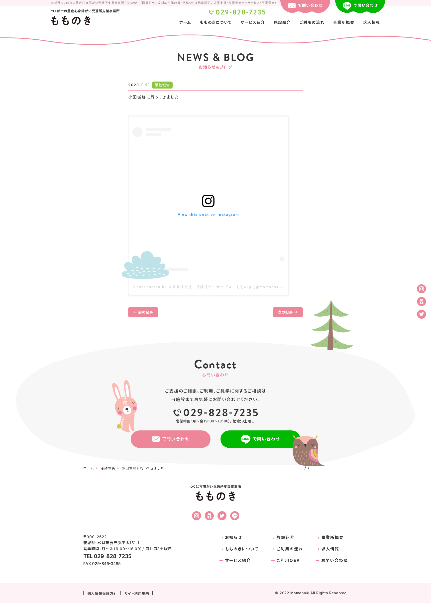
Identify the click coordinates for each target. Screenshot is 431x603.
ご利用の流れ (312, 22)
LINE (234, 515)
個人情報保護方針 (102, 593)
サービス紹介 (252, 22)
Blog (421, 301)
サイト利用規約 (136, 593)
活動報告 (108, 468)
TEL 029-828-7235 (237, 12)
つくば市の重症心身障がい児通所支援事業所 (85, 14)
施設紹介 (282, 22)
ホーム (185, 22)
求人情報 (371, 22)
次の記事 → (288, 312)
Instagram (421, 288)
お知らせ (233, 537)
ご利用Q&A (288, 560)
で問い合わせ (310, 5)
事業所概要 (343, 22)
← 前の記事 (143, 312)
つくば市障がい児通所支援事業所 (215, 489)
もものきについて (216, 22)
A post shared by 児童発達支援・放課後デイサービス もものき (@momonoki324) (210, 287)
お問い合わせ (334, 560)
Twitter (421, 314)
